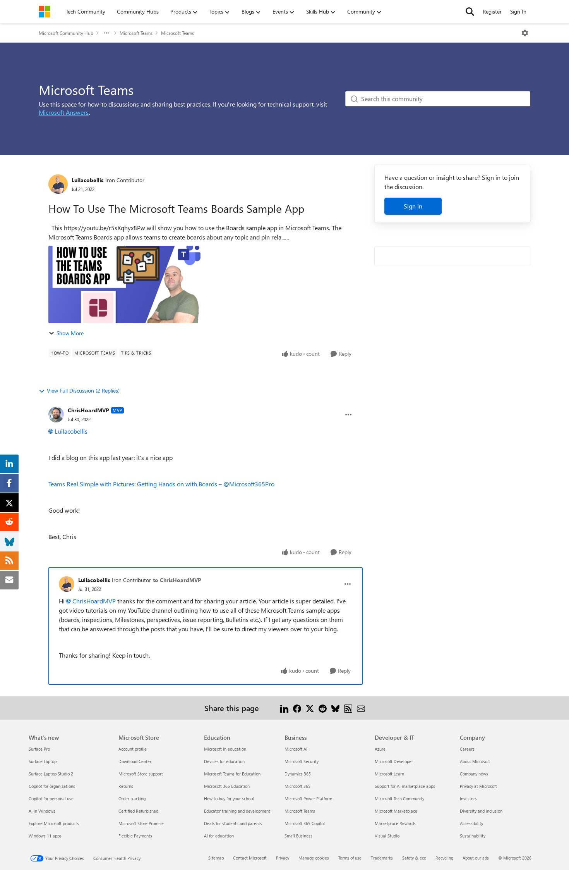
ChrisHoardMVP (88, 410)
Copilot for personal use (51, 798)
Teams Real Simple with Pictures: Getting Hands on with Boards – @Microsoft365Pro (161, 484)
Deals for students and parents (233, 823)
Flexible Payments (135, 836)
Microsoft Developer (394, 761)
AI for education (219, 836)
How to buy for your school (229, 798)
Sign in (413, 206)
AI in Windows (42, 811)
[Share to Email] (361, 708)
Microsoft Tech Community (399, 798)
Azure (380, 749)
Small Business (298, 836)
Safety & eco (414, 858)
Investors (468, 798)
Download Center (134, 761)
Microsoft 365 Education (227, 786)
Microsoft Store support (140, 774)
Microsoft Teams (136, 33)
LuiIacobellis (87, 180)
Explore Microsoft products (54, 823)
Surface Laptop (43, 761)
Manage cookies (313, 858)
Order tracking (132, 798)
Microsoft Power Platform (308, 798)
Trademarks (382, 858)
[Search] (470, 11)
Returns (125, 786)
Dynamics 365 (297, 774)
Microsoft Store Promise (141, 823)
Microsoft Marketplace (396, 811)
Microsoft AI (295, 749)
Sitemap (216, 858)
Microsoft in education (225, 749)
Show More (70, 333)
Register (492, 11)
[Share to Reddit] (323, 708)
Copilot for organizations (52, 786)
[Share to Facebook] (297, 708)
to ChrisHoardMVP (177, 580)
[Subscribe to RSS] (348, 708)
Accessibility (471, 823)
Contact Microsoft (250, 858)
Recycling (444, 858)
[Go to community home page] (44, 11)
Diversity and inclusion (481, 811)
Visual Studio (387, 836)
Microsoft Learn (389, 774)
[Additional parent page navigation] (106, 33)
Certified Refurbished (138, 811)
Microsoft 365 (297, 786)
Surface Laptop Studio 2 (51, 774)
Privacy (282, 858)
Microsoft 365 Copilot (304, 823)
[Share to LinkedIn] (284, 708)
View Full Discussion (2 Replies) (83, 390)
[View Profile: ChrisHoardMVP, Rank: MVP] (56, 414)
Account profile (132, 749)
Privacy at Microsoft (478, 786)
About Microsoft (475, 761)
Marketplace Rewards (395, 823)
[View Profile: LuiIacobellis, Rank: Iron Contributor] (58, 184)
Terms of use (350, 858)
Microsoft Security (301, 761)
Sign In (518, 11)
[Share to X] (310, 708)
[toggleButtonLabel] (524, 33)
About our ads (476, 858)
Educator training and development (237, 811)
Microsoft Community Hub (66, 33)
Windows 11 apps (45, 836)
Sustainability (472, 836)
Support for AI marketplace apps (405, 786)
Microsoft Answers (64, 112)
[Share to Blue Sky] (335, 708)
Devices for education (224, 761)
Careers (467, 749)
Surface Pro (39, 749)
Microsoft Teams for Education (232, 774)
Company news (474, 774)
